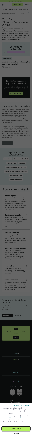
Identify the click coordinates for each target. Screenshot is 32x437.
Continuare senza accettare (22, 405)
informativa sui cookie (15, 418)
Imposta (16, 433)
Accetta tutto (16, 428)
